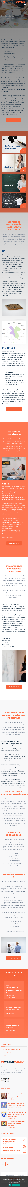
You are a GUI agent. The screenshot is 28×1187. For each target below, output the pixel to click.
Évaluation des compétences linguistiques (9, 185)
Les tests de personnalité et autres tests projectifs (12, 146)
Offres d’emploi (7, 1053)
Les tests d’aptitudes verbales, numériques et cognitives (12, 202)
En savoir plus (10, 1013)
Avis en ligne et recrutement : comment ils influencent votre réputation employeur (17, 1105)
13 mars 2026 (11, 1109)
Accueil (5, 1055)
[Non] (26, 1181)
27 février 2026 (11, 1118)
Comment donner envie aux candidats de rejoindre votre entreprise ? (17, 1096)
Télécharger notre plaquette (11, 1049)
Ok (10, 1184)
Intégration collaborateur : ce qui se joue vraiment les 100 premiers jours (17, 1114)
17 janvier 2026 (11, 1127)
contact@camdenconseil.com (11, 1150)
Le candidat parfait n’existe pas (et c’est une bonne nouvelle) (16, 1123)
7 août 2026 (11, 1099)
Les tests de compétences (8, 166)
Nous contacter (10, 997)
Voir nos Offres (10, 995)
